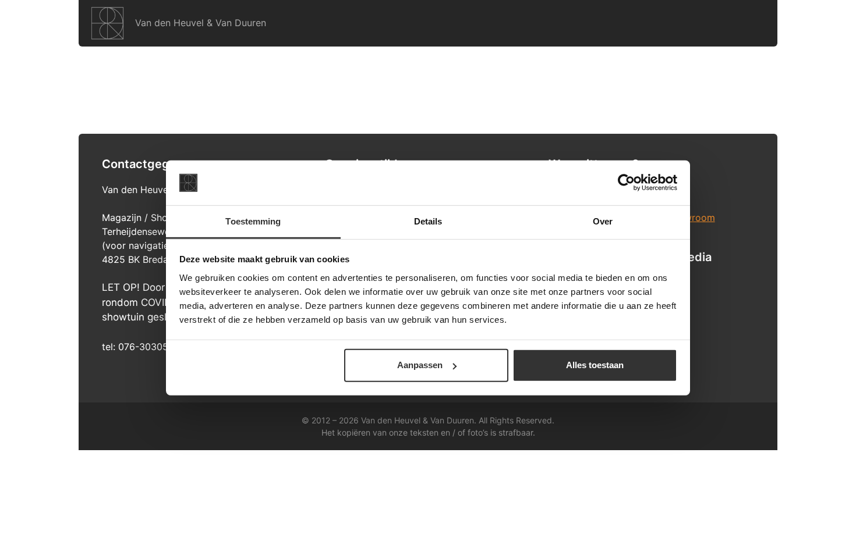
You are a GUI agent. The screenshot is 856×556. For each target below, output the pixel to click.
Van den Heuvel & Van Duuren (200, 22)
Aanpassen (420, 365)
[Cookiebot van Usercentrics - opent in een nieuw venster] (626, 182)
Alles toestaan (595, 365)
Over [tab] (603, 221)
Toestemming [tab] (253, 221)
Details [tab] (428, 221)
